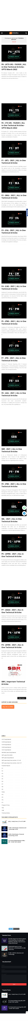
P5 (2, 797)
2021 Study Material (6, 750)
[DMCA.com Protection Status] (14, 929)
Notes (3, 792)
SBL (3, 807)
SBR (3, 810)
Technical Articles (6, 813)
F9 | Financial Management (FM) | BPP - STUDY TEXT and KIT (16, 841)
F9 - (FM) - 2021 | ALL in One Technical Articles (13, 485)
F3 (2, 773)
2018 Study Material (6, 742)
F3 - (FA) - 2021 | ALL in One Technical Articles (13, 231)
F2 (2, 771)
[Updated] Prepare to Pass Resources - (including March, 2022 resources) (16, 948)
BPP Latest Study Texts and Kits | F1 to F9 (11, 760)
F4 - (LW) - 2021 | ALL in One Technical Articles (13, 287)
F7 (2, 784)
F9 (2, 789)
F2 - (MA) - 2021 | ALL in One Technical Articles (13, 196)
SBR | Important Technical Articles (13, 682)
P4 (2, 794)
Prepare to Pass (6, 805)
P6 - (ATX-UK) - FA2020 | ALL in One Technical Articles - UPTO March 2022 (13, 67)
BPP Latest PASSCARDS (7, 755)
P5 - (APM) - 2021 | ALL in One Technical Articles (12, 555)
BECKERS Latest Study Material (9, 752)
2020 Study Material (6, 747)
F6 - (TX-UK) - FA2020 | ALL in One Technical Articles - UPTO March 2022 (13, 125)
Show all (14, 41)
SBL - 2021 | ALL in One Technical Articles (11, 520)
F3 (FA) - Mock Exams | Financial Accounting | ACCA (16, 834)
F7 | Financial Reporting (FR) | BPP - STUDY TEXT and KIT (17, 1001)
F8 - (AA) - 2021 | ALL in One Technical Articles (13, 394)
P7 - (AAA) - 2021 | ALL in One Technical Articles (12, 611)
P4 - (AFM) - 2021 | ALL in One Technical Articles (12, 646)
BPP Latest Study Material (8, 757)
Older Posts (21, 698)
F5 (2, 778)
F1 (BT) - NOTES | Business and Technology (16, 953)
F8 (2, 786)
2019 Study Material (6, 744)
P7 (2, 802)
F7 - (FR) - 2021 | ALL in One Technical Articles (13, 359)
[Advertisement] (14, 16)
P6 (2, 799)
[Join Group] (24, 507)
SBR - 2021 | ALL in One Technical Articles (11, 450)
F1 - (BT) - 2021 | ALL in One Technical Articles (13, 161)
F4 (2, 776)
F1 (2, 768)
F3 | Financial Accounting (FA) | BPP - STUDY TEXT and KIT (17, 1007)
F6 (2, 781)
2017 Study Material (6, 739)
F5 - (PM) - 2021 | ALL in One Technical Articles (13, 322)
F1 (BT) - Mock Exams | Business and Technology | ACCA (17, 828)
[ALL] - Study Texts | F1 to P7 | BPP (17, 821)
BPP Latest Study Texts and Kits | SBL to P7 (12, 763)
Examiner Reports (6, 765)
